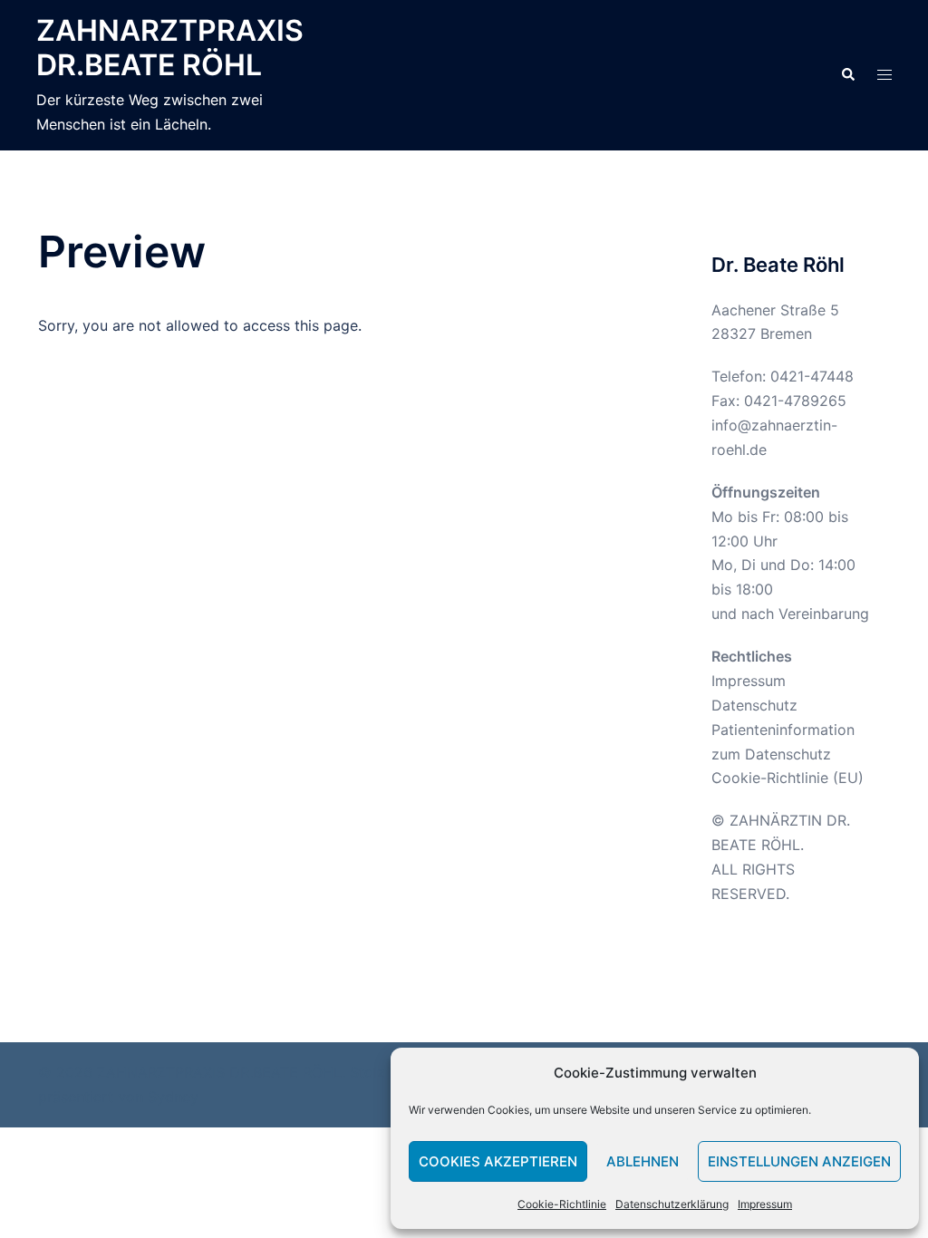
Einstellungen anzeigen (799, 1161)
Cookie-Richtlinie (561, 1204)
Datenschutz (754, 705)
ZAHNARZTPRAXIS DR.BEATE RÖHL (170, 47)
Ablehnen (642, 1161)
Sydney (173, 1097)
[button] (847, 75)
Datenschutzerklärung (672, 1204)
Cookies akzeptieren (498, 1161)
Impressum (765, 1204)
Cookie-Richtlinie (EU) (787, 778)
